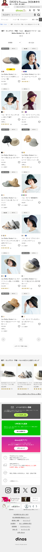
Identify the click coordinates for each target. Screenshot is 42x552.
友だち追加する (21, 431)
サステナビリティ (25, 526)
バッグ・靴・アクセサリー (20, 19)
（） (10, 124)
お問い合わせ (21, 532)
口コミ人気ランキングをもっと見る (29, 394)
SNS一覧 (14, 529)
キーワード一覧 (25, 529)
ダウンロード (21, 448)
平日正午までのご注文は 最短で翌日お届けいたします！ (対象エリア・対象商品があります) (19, 457)
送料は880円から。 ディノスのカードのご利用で (23, 465)
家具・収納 (35, 19)
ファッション (4, 19)
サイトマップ (26, 520)
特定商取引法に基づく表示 (21, 514)
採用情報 (14, 526)
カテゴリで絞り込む (21, 346)
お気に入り (34, 10)
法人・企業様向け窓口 (25, 523)
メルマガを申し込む (21, 415)
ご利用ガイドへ (14, 481)
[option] (9, 377)
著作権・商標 (15, 520)
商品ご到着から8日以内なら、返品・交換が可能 (23, 473)
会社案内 (13, 523)
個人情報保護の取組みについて (21, 517)
